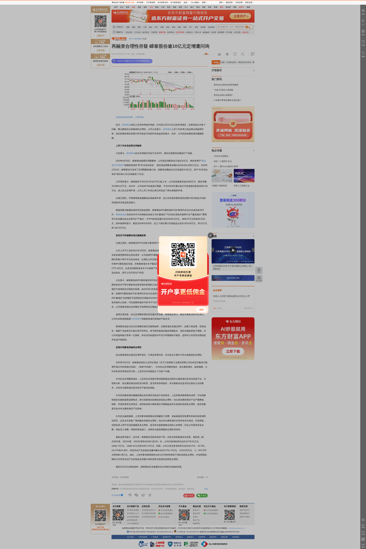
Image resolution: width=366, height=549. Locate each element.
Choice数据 (195, 2)
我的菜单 (229, 2)
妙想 (185, 2)
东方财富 (140, 2)
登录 (221, 2)
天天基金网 (150, 2)
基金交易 (248, 2)
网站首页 (115, 2)
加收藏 (121, 2)
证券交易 (238, 2)
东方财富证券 (163, 2)
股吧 (203, 2)
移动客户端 (129, 2)
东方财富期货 (175, 2)
